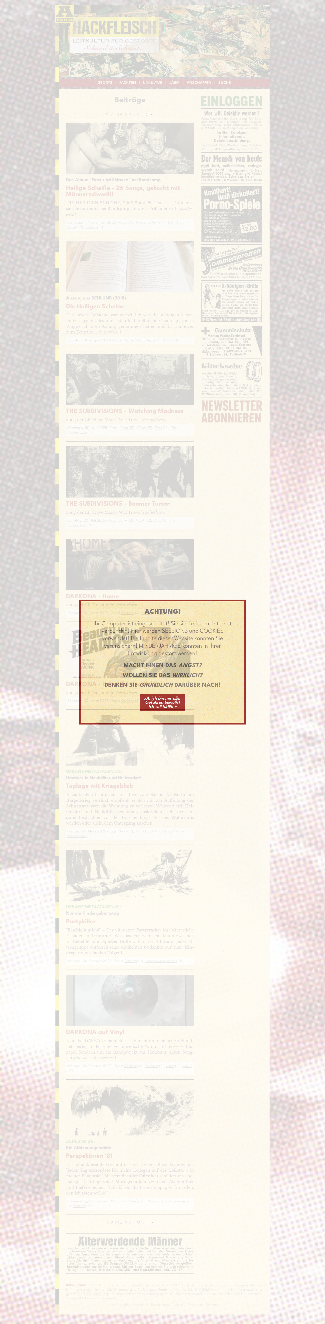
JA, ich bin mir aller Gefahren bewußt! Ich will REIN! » (162, 702)
